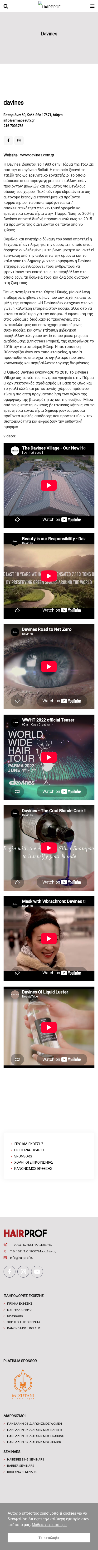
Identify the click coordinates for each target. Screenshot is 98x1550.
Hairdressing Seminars (25, 1459)
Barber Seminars (20, 1465)
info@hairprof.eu (22, 1258)
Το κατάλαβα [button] (49, 1538)
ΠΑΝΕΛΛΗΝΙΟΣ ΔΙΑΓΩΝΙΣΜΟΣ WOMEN (34, 1423)
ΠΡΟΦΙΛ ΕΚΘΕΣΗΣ (29, 1144)
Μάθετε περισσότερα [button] (49, 1525)
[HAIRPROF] (49, 6)
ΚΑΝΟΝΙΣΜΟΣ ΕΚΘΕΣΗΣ (33, 1168)
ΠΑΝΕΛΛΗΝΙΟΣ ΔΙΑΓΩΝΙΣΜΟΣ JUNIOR (34, 1442)
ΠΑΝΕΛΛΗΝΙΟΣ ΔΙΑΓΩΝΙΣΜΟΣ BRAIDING (35, 1436)
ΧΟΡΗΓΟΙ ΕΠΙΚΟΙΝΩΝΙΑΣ (33, 1162)
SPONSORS (23, 1156)
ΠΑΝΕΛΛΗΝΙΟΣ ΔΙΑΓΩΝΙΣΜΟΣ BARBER (34, 1430)
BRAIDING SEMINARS (22, 1472)
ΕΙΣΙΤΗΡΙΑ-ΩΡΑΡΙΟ (29, 1150)
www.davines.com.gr (37, 155)
